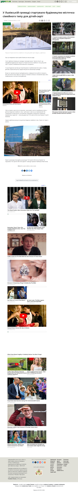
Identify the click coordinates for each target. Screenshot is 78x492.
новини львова (33, 166)
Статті (54, 6)
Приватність (60, 470)
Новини (58, 6)
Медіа (52, 465)
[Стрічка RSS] (66, 1)
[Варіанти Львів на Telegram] (64, 1)
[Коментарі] (49, 20)
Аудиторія (53, 472)
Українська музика (31, 6)
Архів (51, 469)
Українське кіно (40, 6)
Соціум (34, 1)
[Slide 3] (28, 154)
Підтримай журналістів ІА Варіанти (27, 180)
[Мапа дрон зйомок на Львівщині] (39, 472)
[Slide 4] (30, 154)
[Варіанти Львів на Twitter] (57, 1)
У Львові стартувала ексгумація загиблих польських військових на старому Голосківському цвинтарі (63, 57)
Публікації (53, 459)
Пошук (52, 470)
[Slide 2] (26, 154)
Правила (59, 469)
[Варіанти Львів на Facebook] (55, 1)
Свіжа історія (48, 6)
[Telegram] (47, 20)
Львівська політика (22, 6)
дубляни (28, 166)
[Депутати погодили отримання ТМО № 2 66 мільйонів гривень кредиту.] (63, 28)
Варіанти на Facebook (27, 175)
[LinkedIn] (44, 20)
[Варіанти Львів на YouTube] (61, 1)
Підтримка (60, 464)
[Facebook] (40, 20)
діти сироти (23, 166)
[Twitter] (42, 20)
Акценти (52, 461)
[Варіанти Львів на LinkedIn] (59, 1)
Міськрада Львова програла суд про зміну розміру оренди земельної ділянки (63, 112)
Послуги (59, 459)
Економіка (28, 1)
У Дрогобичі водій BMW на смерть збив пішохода (63, 75)
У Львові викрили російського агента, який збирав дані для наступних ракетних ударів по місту (63, 94)
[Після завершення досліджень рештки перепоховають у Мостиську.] (63, 48)
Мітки (52, 467)
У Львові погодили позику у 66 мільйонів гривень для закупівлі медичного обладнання (63, 38)
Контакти (59, 465)
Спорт (38, 1)
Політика (14, 1)
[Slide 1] (24, 154)
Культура (21, 1)
